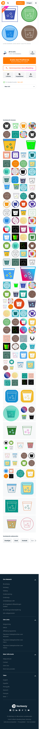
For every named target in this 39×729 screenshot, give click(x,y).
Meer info (7, 89)
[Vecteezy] (3, 3)
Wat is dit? (20, 82)
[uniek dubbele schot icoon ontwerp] (11, 133)
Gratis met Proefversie (19, 61)
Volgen (32, 54)
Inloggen (29, 3)
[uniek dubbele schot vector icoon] (13, 550)
